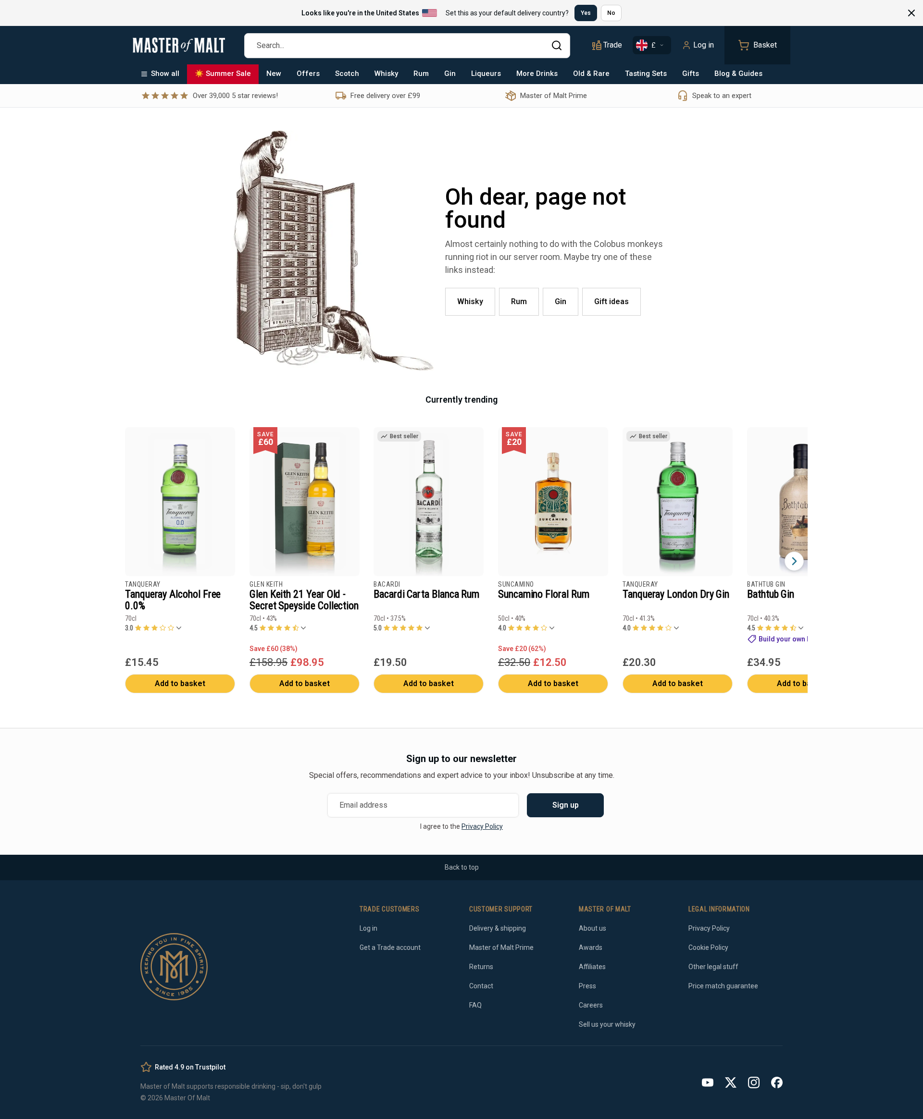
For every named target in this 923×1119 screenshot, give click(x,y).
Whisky (386, 73)
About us (592, 928)
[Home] (179, 45)
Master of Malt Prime (501, 947)
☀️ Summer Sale (223, 73)
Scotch (347, 73)
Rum (421, 73)
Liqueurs (486, 73)
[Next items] (794, 561)
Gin (450, 73)
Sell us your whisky (607, 1024)
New (273, 73)
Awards (590, 947)
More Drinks (537, 73)
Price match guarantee (723, 986)
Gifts (690, 73)
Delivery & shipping (497, 928)
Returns (481, 967)
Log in (703, 44)
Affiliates (592, 967)
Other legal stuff (713, 967)
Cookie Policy (708, 947)
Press (587, 986)
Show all (165, 73)
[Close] (911, 13)
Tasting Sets (646, 73)
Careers (591, 1005)
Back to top (462, 867)
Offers (308, 73)
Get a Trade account (390, 947)
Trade (612, 44)
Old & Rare (591, 73)
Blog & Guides (738, 73)
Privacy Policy (482, 826)
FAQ (475, 1005)
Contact (481, 986)
